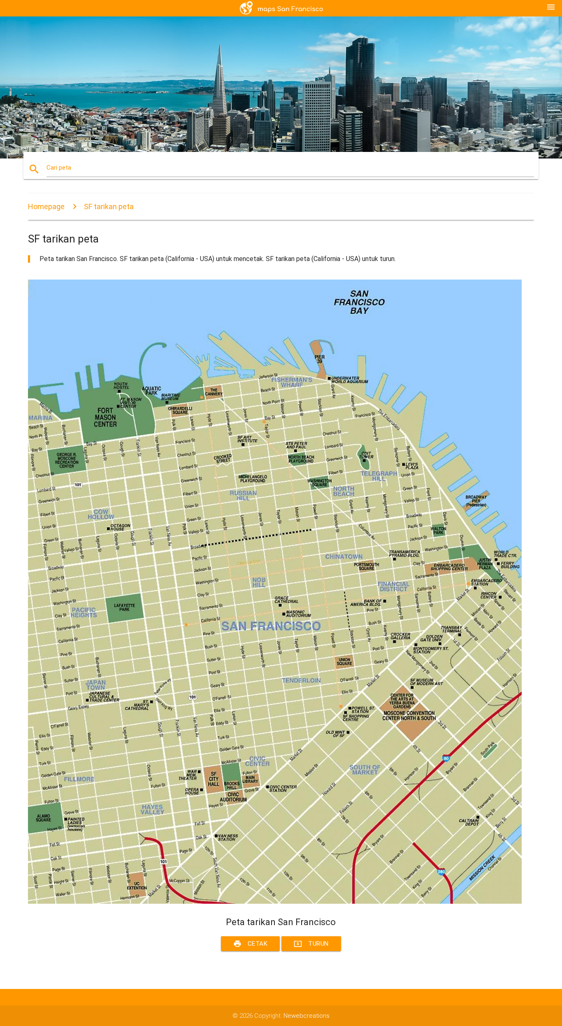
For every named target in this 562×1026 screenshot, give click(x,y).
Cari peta (58, 167)
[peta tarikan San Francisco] (275, 901)
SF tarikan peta (109, 206)
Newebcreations (306, 1015)
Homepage (46, 206)
